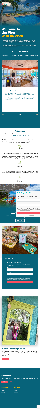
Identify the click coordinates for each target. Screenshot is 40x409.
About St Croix (3, 396)
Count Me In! (20, 282)
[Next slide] (37, 114)
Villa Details (3, 390)
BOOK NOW (5, 381)
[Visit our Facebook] (2, 384)
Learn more (8, 108)
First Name (9, 272)
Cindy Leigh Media (36, 401)
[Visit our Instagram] (4, 384)
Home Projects (16, 394)
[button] (33, 3)
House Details (16, 392)
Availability (3, 392)
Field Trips (15, 390)
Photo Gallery (3, 394)
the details (12, 381)
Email (8, 267)
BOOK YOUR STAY (20, 118)
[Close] (38, 191)
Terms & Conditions (4, 398)
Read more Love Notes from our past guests (20, 135)
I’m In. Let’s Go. (20, 220)
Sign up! (24, 213)
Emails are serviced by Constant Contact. (25, 279)
